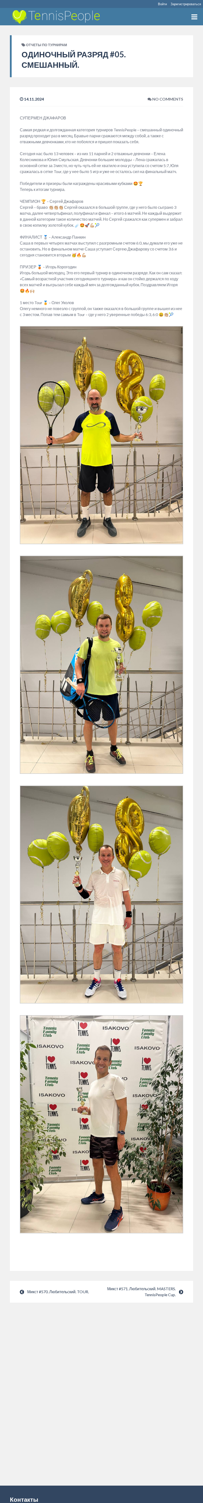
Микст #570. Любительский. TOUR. (58, 1291)
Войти (162, 4)
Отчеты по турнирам (46, 45)
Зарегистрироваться (186, 4)
